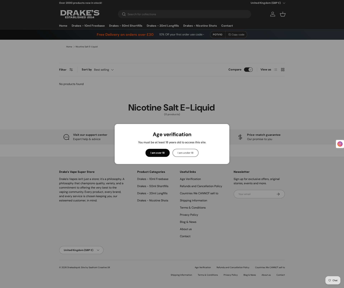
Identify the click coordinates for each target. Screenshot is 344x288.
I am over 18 (157, 152)
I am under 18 (186, 152)
